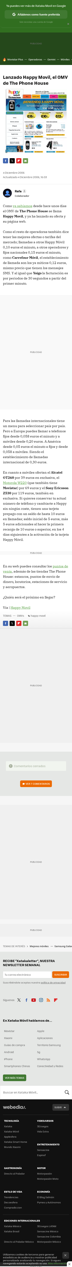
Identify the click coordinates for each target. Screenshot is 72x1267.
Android (9, 1052)
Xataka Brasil (11, 1231)
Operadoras (35, 59)
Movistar (9, 1031)
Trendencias (11, 1197)
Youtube (34, 999)
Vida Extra (43, 1131)
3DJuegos (42, 1126)
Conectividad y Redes (50, 1066)
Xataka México (12, 1226)
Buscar (67, 1092)
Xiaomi (8, 1038)
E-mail (25, 160)
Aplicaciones (45, 1038)
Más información (57, 1263)
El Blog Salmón (45, 1197)
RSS (48, 999)
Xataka (8, 1126)
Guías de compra (14, 1045)
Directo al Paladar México (19, 1241)
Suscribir (60, 974)
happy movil (38, 615)
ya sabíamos (22, 206)
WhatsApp (43, 1059)
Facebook (5, 160)
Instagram (41, 999)
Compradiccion (13, 1207)
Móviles (65, 59)
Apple (40, 1031)
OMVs (20, 615)
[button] (20, 191)
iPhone (8, 1059)
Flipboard (18, 160)
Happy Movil (20, 607)
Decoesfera (11, 1202)
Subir (58, 1107)
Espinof (41, 1155)
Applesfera (10, 1136)
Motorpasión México (49, 1241)
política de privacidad (53, 982)
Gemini (51, 59)
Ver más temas (14, 1077)
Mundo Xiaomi (12, 1147)
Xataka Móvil (11, 1131)
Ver (38, 783)
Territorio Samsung (49, 1045)
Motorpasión (44, 1173)
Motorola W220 (15, 483)
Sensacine (43, 1150)
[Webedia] (14, 1109)
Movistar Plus (15, 59)
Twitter (12, 160)
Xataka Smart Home (15, 1142)
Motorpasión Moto (48, 1178)
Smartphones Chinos (17, 1066)
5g (38, 1052)
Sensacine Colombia (49, 1236)
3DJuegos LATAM (46, 1226)
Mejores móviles (39, 946)
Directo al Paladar (14, 1173)
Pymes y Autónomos (49, 1202)
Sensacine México (47, 1231)
